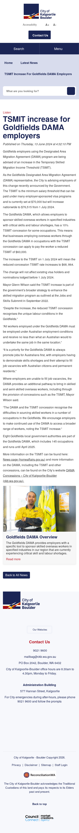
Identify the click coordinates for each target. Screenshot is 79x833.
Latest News (29, 63)
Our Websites (40, 629)
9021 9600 (40, 650)
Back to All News (16, 575)
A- (54, 25)
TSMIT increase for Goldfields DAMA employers (38, 74)
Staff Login (61, 765)
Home (8, 63)
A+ (47, 25)
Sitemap (46, 765)
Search (19, 48)
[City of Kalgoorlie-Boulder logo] (39, 11)
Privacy (16, 765)
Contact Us (40, 35)
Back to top (39, 804)
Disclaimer (31, 765)
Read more (13, 559)
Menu (58, 48)
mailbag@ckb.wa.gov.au (40, 656)
